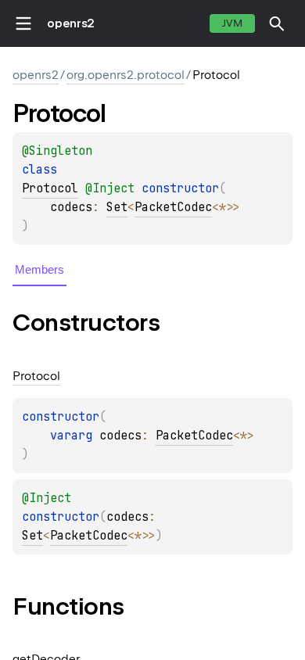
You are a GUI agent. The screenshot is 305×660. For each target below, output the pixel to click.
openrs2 (71, 23)
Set (116, 207)
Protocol (50, 188)
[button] (276, 23)
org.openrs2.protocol (125, 75)
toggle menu (23, 23)
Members (39, 269)
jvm (232, 23)
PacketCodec (173, 207)
